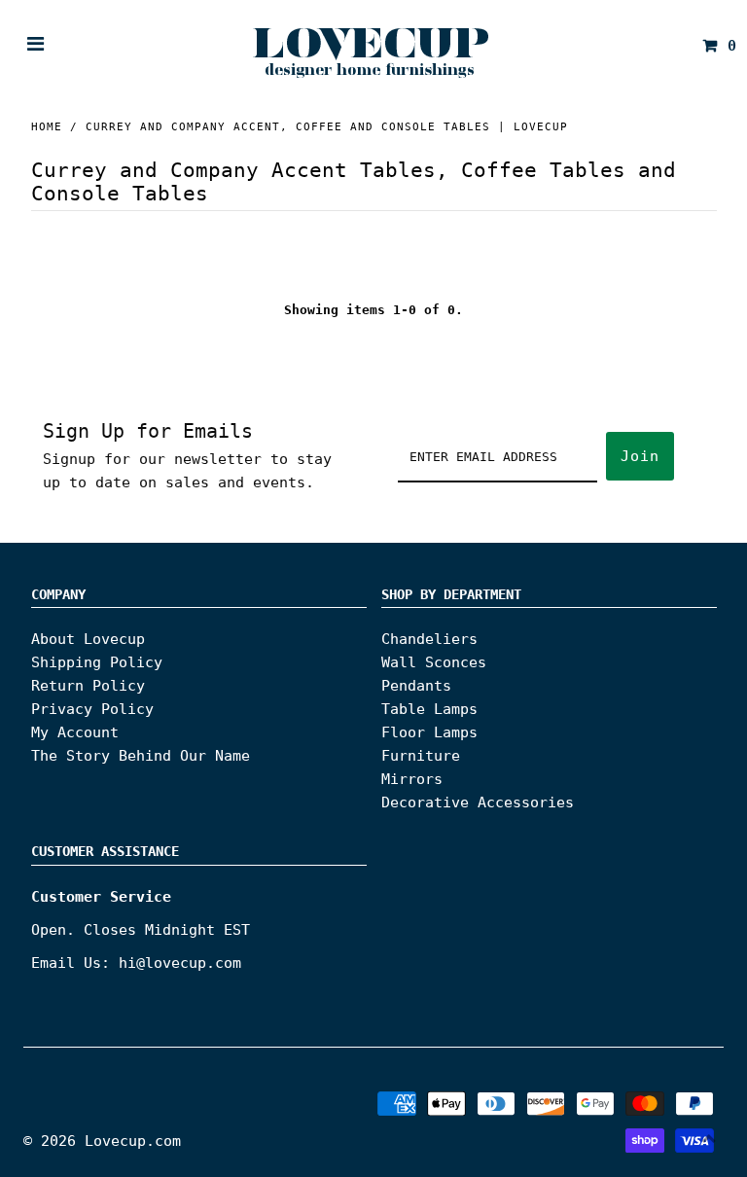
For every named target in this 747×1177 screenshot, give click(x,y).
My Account (75, 732)
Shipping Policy (96, 662)
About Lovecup (88, 639)
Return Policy (88, 686)
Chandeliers (429, 639)
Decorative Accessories (477, 802)
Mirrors (412, 779)
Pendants (416, 686)
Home (46, 127)
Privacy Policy (92, 709)
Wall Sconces (433, 662)
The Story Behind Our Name (140, 756)
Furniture (420, 756)
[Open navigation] (36, 45)
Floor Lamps (429, 732)
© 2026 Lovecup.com (102, 1141)
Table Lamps (429, 709)
